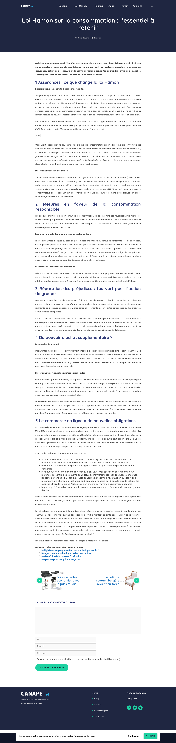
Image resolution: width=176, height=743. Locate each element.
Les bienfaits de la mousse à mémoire (61, 556)
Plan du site (99, 717)
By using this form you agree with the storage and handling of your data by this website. (78, 659)
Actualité (137, 6)
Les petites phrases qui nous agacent (61, 559)
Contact (97, 705)
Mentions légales (101, 711)
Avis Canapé (81, 6)
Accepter (150, 735)
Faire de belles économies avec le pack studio (68, 580)
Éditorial (97, 38)
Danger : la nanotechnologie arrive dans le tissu (66, 553)
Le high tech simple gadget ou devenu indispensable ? (70, 550)
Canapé (63, 6)
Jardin (125, 6)
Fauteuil (99, 6)
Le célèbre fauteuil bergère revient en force (107, 580)
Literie (111, 6)
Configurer (133, 736)
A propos (97, 699)
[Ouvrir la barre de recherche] (151, 6)
